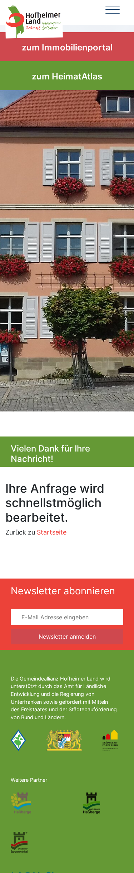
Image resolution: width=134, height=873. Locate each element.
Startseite (51, 532)
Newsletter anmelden (67, 636)
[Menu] (112, 10)
